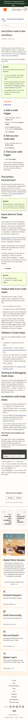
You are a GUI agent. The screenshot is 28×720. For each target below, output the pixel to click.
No (19, 498)
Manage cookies (9, 717)
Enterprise (14, 694)
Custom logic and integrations (15, 19)
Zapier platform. (19, 429)
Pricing (14, 680)
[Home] (5, 9)
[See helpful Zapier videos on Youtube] (20, 707)
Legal (16, 717)
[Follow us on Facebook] (10, 707)
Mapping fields (5, 238)
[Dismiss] (26, 3)
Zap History (12, 384)
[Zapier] (14, 711)
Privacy (21, 717)
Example (8, 268)
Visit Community (8, 624)
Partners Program (14, 702)
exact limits (14, 193)
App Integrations (14, 699)
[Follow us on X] (17, 707)
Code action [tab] (7, 104)
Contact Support (8, 604)
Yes (11, 498)
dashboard (20, 380)
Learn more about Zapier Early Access (14, 583)
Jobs (14, 691)
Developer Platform (14, 686)
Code (4, 21)
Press (14, 688)
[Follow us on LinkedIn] (14, 707)
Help (14, 683)
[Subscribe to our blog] (23, 707)
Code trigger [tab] (8, 101)
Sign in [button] (25, 9)
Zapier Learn (7, 668)
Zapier (3, 19)
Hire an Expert (8, 646)
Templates (14, 696)
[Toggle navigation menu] (2, 9)
